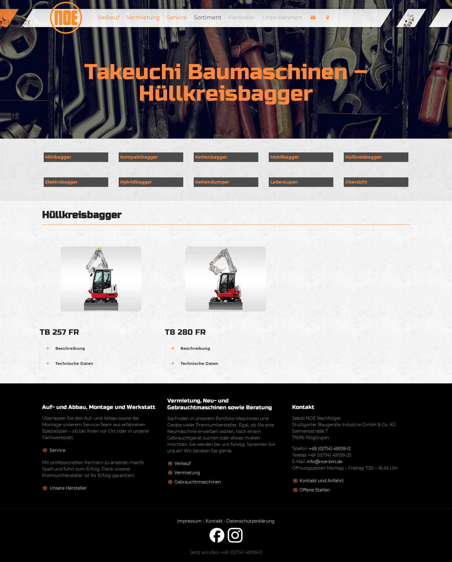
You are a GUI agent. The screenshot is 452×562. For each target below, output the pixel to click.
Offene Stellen (314, 490)
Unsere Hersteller (68, 488)
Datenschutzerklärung (250, 521)
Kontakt (214, 521)
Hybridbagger (136, 182)
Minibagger (58, 157)
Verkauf (182, 463)
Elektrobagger (61, 182)
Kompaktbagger (139, 157)
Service (57, 450)
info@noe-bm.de (324, 461)
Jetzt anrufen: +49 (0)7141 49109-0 (226, 552)
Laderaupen (284, 182)
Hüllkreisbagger (363, 157)
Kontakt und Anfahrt (321, 480)
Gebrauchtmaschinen (197, 482)
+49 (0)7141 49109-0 (329, 448)
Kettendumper (212, 182)
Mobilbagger (284, 157)
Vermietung (187, 472)
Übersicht (356, 182)
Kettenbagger (211, 157)
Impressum (189, 521)
